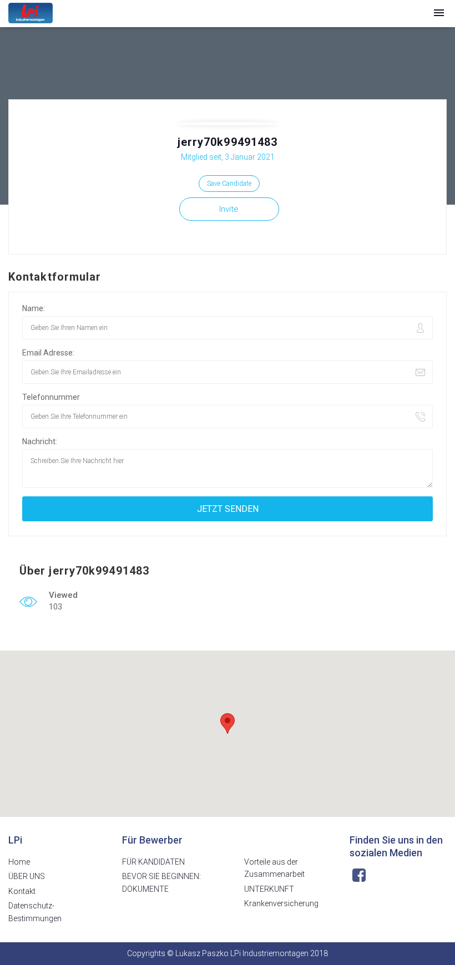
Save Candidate (229, 183)
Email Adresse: (48, 352)
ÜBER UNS (26, 876)
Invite (229, 209)
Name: (33, 308)
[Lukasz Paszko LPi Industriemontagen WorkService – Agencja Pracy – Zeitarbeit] (30, 13)
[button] (438, 13)
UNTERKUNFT (269, 889)
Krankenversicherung (281, 903)
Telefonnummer (51, 397)
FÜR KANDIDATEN (153, 861)
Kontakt (22, 891)
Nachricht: (39, 441)
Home (19, 861)
